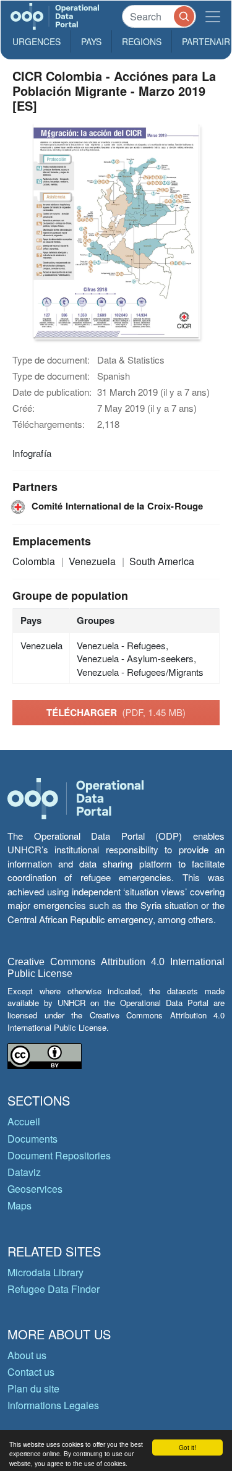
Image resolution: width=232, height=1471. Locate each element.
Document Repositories (59, 1155)
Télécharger (116, 712)
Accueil (23, 1121)
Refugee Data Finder (53, 1289)
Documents (32, 1139)
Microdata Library (45, 1272)
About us (26, 1355)
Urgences (36, 41)
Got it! (187, 1447)
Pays (91, 41)
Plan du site (33, 1388)
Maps (19, 1205)
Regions (141, 41)
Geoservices (34, 1189)
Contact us (30, 1372)
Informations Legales (53, 1405)
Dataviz (24, 1172)
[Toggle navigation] (213, 16)
